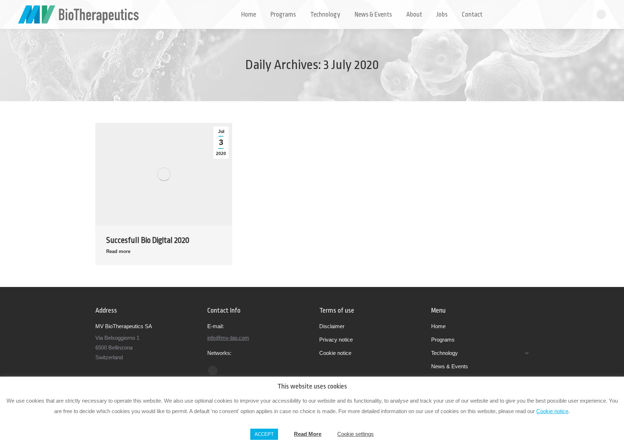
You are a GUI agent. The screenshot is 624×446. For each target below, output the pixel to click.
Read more (118, 251)
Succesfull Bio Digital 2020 (147, 240)
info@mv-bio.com (228, 338)
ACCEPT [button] (264, 434)
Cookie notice (552, 411)
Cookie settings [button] (355, 434)
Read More (307, 434)
